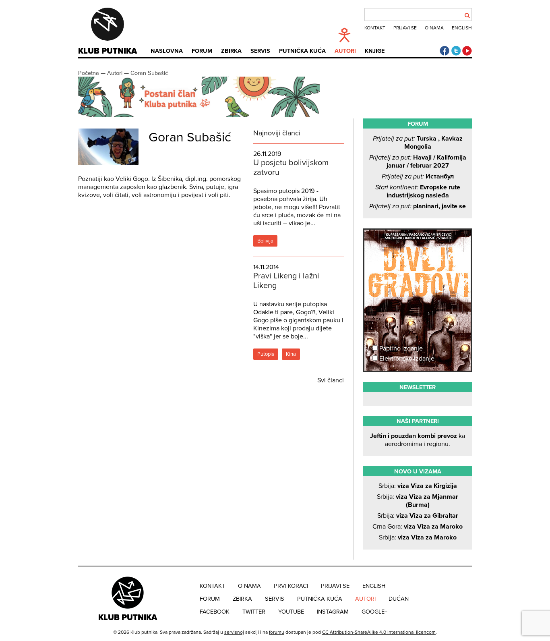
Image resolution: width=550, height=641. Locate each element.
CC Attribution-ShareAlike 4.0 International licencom (379, 632)
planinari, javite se (417, 206)
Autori (345, 51)
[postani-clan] (199, 115)
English (462, 28)
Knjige (375, 51)
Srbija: (417, 486)
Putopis (265, 354)
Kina (291, 354)
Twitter (253, 611)
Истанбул (418, 176)
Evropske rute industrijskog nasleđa (417, 191)
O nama (434, 28)
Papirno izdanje (400, 348)
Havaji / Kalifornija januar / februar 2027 (417, 162)
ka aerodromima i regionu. (417, 440)
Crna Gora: (417, 527)
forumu (276, 632)
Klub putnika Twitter (456, 51)
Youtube (291, 611)
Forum (202, 51)
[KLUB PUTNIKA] (128, 599)
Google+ (374, 611)
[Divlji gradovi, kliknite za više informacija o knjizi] (417, 259)
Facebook (215, 611)
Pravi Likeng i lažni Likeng (286, 280)
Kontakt (374, 28)
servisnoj (234, 632)
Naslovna (167, 51)
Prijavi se (405, 28)
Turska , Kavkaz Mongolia (418, 143)
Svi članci (330, 380)
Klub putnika (107, 51)
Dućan (399, 598)
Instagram (333, 611)
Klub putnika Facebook (444, 51)
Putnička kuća (302, 51)
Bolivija (265, 241)
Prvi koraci (291, 586)
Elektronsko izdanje (406, 359)
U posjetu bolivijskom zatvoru (291, 167)
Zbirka (231, 51)
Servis (260, 51)
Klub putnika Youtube (467, 51)
